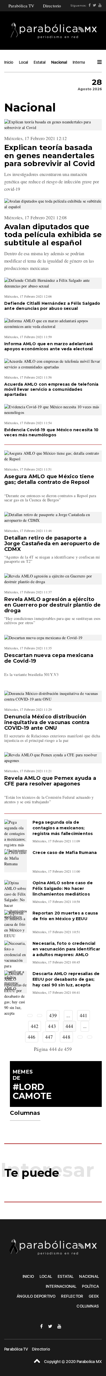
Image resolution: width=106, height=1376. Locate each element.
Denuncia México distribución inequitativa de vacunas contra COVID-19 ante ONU (46, 722)
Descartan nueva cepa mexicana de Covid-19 (48, 658)
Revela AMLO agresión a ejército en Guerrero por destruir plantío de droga (52, 605)
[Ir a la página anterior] (39, 1015)
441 (84, 1015)
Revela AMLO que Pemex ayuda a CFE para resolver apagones (50, 781)
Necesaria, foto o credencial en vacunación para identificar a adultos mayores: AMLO (66, 949)
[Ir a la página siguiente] (80, 1037)
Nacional (59, 62)
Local (23, 62)
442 (35, 1026)
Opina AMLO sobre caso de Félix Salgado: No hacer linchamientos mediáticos (63, 888)
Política (90, 1286)
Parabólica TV (21, 5)
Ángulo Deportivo (36, 1296)
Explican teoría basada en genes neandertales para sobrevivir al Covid (49, 155)
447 (49, 1037)
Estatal (40, 62)
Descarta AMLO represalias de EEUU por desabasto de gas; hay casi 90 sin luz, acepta (66, 979)
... (68, 1015)
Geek (94, 1296)
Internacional (84, 62)
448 (66, 1037)
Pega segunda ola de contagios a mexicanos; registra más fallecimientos (63, 828)
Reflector (72, 1296)
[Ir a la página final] (89, 1037)
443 (52, 1026)
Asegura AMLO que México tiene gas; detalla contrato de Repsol (49, 479)
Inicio (8, 62)
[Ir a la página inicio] (30, 1015)
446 (32, 1037)
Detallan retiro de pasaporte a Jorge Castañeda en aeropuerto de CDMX (52, 543)
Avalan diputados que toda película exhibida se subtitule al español (53, 234)
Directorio (52, 5)
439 (53, 1015)
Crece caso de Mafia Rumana (65, 852)
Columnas (88, 1306)
